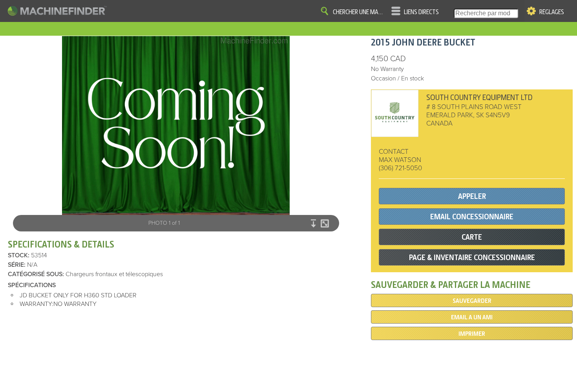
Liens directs (421, 12)
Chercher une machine (359, 12)
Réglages (551, 12)
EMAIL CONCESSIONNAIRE (471, 216)
